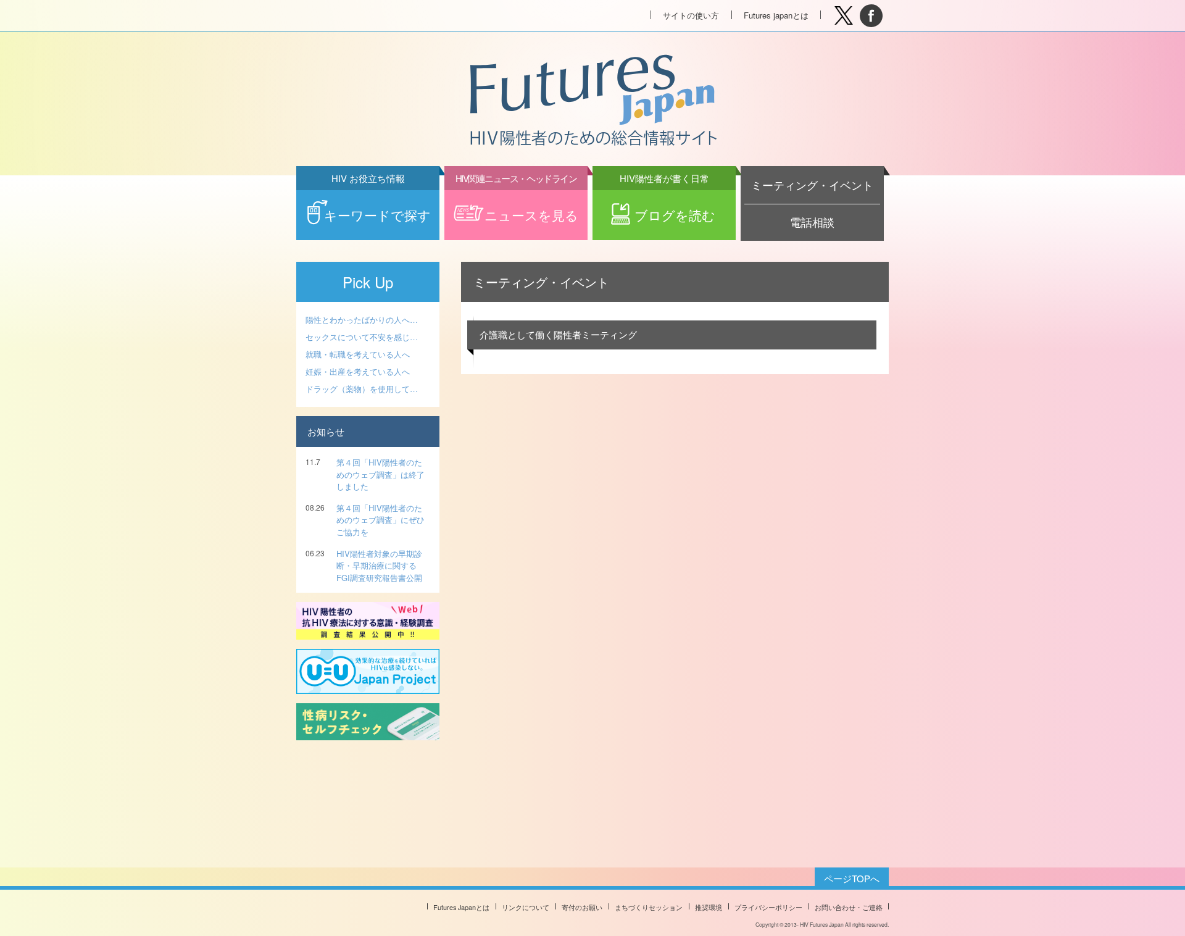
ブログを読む (668, 207)
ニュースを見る (516, 207)
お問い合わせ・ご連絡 (849, 907)
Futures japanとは (776, 15)
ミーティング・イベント (812, 185)
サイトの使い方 (691, 15)
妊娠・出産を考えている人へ (358, 371)
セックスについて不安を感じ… (362, 337)
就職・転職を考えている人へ (358, 354)
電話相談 (812, 222)
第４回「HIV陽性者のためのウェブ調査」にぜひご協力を (380, 520)
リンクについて (525, 907)
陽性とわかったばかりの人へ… (362, 319)
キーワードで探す (377, 207)
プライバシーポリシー (768, 907)
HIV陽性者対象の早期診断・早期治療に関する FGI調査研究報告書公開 (379, 565)
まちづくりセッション (649, 907)
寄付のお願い (582, 907)
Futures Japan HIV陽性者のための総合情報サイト (591, 101)
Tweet (843, 15)
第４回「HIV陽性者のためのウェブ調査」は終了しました (380, 474)
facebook (871, 15)
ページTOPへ (851, 878)
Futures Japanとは (461, 907)
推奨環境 (708, 907)
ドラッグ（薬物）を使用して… (362, 389)
